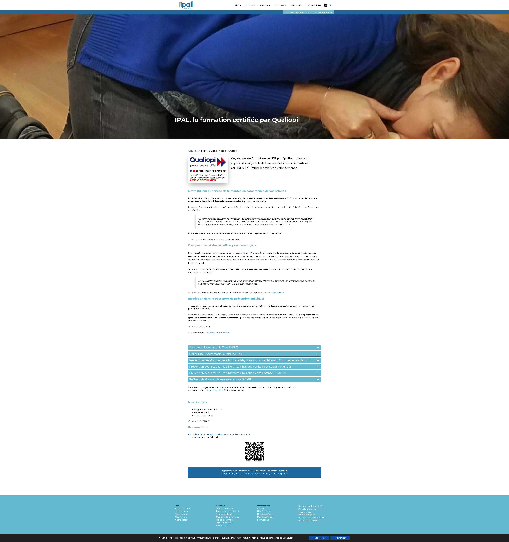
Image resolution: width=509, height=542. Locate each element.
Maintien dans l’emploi (227, 517)
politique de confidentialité (269, 538)
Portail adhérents (307, 509)
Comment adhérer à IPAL (311, 506)
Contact (261, 508)
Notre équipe (182, 511)
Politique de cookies (308, 520)
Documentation (265, 517)
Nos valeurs (181, 517)
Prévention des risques (227, 511)
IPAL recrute (304, 512)
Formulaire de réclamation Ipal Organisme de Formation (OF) (219, 434)
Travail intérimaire (225, 520)
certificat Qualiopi (215, 239)
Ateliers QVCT (223, 525)
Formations (263, 520)
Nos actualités (264, 514)
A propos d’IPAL (183, 508)
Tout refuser (340, 538)
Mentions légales (306, 514)
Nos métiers (181, 514)
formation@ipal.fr (214, 390)
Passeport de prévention (217, 332)
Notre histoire (182, 520)
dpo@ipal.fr (282, 473)
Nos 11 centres (264, 511)
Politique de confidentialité (311, 517)
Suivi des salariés (224, 514)
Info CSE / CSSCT (224, 522)
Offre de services (224, 508)
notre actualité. (276, 292)
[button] (330, 5)
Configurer (288, 538)
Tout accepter (319, 538)
